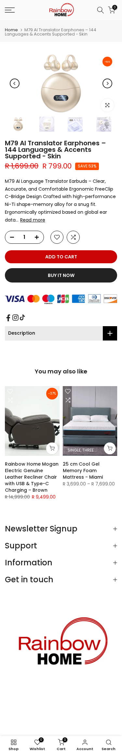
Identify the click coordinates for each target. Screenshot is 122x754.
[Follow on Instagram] (15, 317)
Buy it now (61, 275)
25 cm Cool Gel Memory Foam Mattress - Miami (83, 470)
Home (11, 30)
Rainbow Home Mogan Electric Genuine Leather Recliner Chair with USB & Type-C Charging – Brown (32, 477)
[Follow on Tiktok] (22, 317)
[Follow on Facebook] (8, 317)
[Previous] (15, 83)
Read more (32, 220)
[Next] (107, 83)
